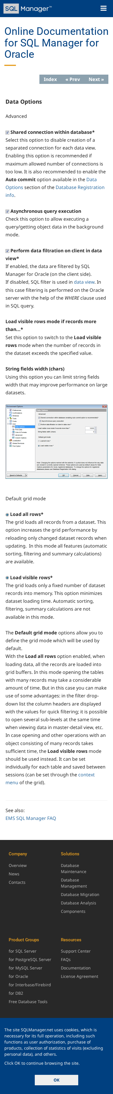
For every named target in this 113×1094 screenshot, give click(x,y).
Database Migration (80, 894)
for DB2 (16, 993)
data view (84, 282)
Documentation (76, 968)
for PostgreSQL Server (30, 959)
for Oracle (18, 976)
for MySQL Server (25, 968)
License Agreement (79, 976)
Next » (96, 79)
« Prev (72, 79)
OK (56, 1080)
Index (50, 79)
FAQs (66, 959)
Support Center (76, 951)
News (14, 874)
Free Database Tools (28, 1001)
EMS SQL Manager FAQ (31, 818)
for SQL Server (23, 951)
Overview (18, 865)
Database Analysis (78, 903)
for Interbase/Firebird (30, 984)
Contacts (17, 882)
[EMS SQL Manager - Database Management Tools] (28, 8)
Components (73, 911)
